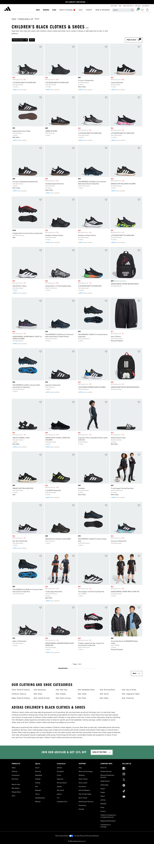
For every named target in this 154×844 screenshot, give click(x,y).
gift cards (138, 5)
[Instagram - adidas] (132, 774)
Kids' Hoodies (61, 694)
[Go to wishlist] (142, 10)
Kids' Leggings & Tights (131, 694)
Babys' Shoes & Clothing (21, 698)
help (120, 5)
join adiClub (145, 5)
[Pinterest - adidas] (132, 785)
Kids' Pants (82, 698)
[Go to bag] (147, 10)
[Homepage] (7, 9)
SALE (81, 10)
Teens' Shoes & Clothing (21, 690)
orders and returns (128, 5)
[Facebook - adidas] (132, 769)
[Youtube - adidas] (132, 797)
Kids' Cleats (82, 694)
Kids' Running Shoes (107, 690)
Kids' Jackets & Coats (42, 698)
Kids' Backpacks (40, 690)
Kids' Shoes (38, 694)
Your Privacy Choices (62, 836)
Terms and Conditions (92, 836)
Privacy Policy (79, 836)
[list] (68, 40)
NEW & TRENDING (102, 10)
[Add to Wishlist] (40, 47)
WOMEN (46, 10)
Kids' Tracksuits (128, 698)
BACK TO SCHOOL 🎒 (67, 10)
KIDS (54, 10)
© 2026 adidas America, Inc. (77, 841)
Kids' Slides (104, 698)
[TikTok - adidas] (132, 791)
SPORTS (89, 10)
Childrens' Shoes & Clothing (19, 694)
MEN (38, 10)
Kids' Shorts (104, 694)
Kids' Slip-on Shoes (129, 690)
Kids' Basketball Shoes (86, 690)
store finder (114, 5)
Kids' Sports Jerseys (63, 698)
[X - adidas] (132, 780)
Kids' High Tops (61, 690)
